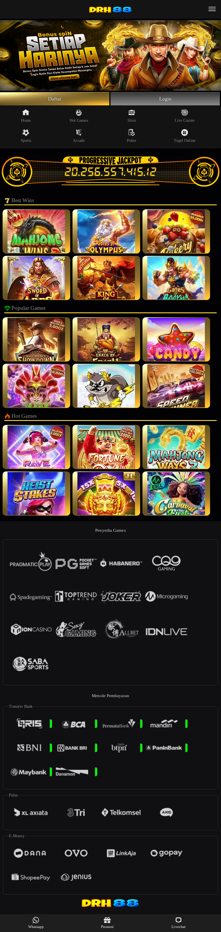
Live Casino (185, 120)
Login (165, 99)
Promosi (107, 927)
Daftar (55, 99)
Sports (26, 140)
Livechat (179, 927)
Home (26, 120)
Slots (131, 120)
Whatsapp (36, 927)
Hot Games (79, 120)
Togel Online (184, 140)
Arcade (79, 140)
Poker (132, 140)
